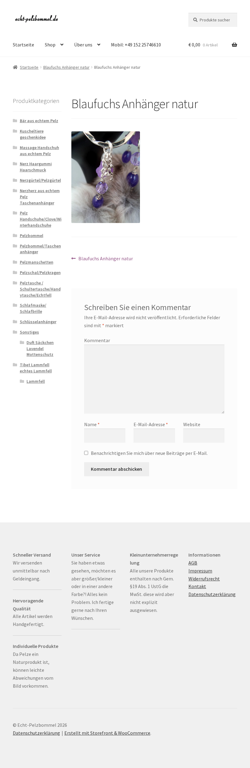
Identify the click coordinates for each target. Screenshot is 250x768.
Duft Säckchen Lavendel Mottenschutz (40, 348)
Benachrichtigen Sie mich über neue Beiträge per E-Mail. (149, 453)
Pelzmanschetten (36, 262)
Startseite (23, 45)
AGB (192, 563)
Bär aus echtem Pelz (39, 120)
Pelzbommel (31, 235)
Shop (50, 45)
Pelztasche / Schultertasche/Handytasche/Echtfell (40, 289)
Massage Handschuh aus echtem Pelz (39, 150)
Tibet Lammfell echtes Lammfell (36, 368)
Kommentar (97, 340)
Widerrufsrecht (204, 579)
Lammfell (36, 381)
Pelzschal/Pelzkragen (40, 272)
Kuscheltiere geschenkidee (33, 134)
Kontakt (197, 586)
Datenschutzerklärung (212, 594)
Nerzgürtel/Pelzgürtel (40, 180)
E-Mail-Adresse (151, 424)
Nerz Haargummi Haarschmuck (36, 167)
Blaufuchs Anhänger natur (66, 67)
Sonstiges (29, 332)
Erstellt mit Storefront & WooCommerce (107, 733)
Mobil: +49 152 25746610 (136, 45)
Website (191, 424)
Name (92, 424)
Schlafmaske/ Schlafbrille (33, 308)
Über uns (83, 45)
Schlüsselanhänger (38, 321)
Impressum (200, 571)
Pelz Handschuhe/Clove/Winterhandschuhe (41, 219)
